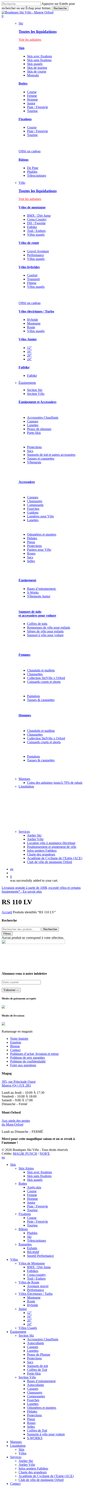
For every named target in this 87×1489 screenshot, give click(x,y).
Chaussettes (35, 674)
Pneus (31, 542)
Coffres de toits (37, 623)
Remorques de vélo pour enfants (48, 627)
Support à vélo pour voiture (45, 635)
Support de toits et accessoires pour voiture (37, 613)
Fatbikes (32, 1271)
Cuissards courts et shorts (44, 682)
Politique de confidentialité (28, 1061)
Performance (35, 255)
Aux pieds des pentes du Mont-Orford (16, 1122)
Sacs (30, 451)
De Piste (32, 168)
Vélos (14, 1259)
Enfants (32, 1248)
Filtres (7, 933)
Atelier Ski (26, 1461)
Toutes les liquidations (38, 31)
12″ (29, 347)
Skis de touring (37, 67)
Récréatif (33, 1252)
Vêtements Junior (38, 596)
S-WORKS (34, 1438)
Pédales (32, 538)
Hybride (32, 319)
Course (32, 92)
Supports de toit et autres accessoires (51, 454)
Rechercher (50, 929)
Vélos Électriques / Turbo (36, 1293)
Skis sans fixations (39, 60)
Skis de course (36, 71)
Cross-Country (37, 219)
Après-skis (34, 1187)
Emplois (15, 1042)
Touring (32, 111)
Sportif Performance (40, 1256)
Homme (32, 99)
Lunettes (32, 425)
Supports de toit (37, 1366)
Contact (15, 1050)
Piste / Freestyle (37, 107)
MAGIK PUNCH (25, 1153)
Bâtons (24, 159)
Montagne (34, 323)
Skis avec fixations (39, 56)
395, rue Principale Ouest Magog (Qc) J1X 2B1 (18, 1083)
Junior (31, 103)
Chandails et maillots (41, 670)
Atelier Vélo (27, 1464)
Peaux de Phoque (38, 1354)
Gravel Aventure (38, 251)
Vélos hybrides (29, 267)
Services (15, 1457)
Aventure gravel (37, 1286)
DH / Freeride (36, 223)
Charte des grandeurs (33, 1472)
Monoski (33, 75)
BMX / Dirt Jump (39, 215)
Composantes (36, 1396)
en (11, 869)
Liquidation (18, 1445)
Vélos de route (29, 243)
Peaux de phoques (39, 429)
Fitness (31, 283)
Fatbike (32, 227)
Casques (32, 421)
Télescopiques (36, 175)
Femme (32, 95)
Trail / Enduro (36, 231)
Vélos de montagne (32, 207)
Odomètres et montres (41, 534)
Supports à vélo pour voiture (46, 1434)
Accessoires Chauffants (42, 417)
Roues (31, 553)
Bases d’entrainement (41, 588)
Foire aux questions (23, 1065)
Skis (21, 48)
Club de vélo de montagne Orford (41, 1480)
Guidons (32, 512)
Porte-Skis (34, 433)
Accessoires (27, 482)
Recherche (60, 8)
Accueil (7, 912)
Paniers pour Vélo (39, 549)
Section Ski (26, 1335)
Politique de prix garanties (27, 1057)
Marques (16, 1442)
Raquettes (25, 1244)
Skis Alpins (26, 1168)
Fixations (25, 119)
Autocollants (35, 1343)
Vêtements (34, 462)
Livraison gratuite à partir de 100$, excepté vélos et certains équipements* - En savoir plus (41, 889)
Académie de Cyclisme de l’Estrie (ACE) (46, 1476)
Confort (32, 275)
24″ (29, 359)
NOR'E (45, 1153)
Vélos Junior (28, 339)
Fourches (33, 508)
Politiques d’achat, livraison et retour (34, 1054)
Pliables (32, 171)
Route (31, 327)
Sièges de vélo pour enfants (45, 631)
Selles (31, 561)
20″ (29, 355)
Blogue (15, 1046)
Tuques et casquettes (40, 458)
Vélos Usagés (28, 1328)
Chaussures (34, 501)
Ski (29, 1237)
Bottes (23, 83)
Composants (35, 505)
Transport (33, 279)
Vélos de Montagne (32, 1263)
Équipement (27, 580)
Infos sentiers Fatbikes (33, 1468)
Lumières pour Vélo (40, 516)
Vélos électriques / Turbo (36, 311)
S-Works (33, 592)
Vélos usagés (36, 234)
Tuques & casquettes (40, 700)
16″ (29, 351)
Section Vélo (27, 1377)
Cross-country (36, 1274)
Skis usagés (34, 64)
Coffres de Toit (37, 1369)
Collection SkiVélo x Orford (46, 678)
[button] (30, 39)
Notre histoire (19, 1038)
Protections (34, 447)
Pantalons (33, 696)
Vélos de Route (29, 1282)
